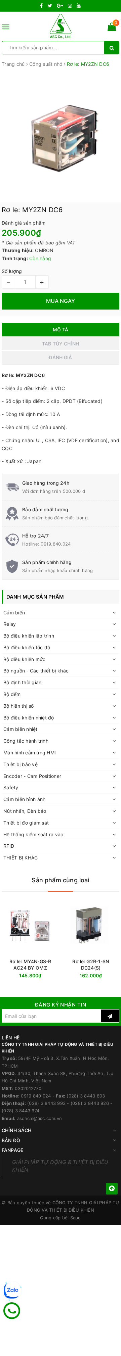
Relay (9, 624)
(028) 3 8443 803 (86, 1095)
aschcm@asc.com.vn (39, 1118)
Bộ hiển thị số (18, 706)
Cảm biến (14, 612)
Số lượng (12, 271)
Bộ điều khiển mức (24, 659)
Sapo (75, 1217)
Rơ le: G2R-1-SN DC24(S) (90, 964)
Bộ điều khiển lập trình (28, 636)
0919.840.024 (56, 544)
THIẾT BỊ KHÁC (20, 857)
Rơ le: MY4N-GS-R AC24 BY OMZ (30, 964)
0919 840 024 (36, 1095)
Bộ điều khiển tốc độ (26, 647)
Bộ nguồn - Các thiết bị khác (36, 670)
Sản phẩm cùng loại (60, 880)
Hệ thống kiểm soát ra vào (33, 834)
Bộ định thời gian (22, 682)
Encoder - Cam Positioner (32, 776)
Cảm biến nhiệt (20, 729)
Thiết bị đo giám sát (26, 823)
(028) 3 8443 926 (90, 1103)
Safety (10, 787)
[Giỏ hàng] (112, 28)
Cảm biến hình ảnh (24, 799)
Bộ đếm (12, 694)
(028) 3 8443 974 (20, 1110)
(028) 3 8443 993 (46, 1103)
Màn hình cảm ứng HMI (29, 752)
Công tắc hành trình (25, 741)
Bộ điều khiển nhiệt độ (28, 717)
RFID (8, 846)
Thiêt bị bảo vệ (20, 764)
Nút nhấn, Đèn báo (24, 811)
